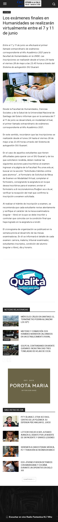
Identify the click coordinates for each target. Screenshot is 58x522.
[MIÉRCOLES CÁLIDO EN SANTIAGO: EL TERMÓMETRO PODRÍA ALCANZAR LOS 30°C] (11, 320)
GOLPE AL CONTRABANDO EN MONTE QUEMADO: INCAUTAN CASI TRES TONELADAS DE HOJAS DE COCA (38, 348)
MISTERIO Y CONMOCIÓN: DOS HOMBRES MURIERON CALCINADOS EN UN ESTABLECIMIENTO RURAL (37, 334)
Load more (28, 479)
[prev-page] (4, 360)
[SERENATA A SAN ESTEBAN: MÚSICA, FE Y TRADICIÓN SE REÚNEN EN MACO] (11, 451)
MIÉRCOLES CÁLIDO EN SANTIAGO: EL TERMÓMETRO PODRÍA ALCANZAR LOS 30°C (37, 319)
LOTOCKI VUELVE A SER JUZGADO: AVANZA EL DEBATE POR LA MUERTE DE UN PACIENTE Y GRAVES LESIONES (37, 435)
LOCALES (7, 12)
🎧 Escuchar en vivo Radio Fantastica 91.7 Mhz (29, 517)
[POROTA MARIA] (29, 386)
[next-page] (9, 360)
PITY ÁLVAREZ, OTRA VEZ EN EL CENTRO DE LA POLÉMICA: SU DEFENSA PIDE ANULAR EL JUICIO (36, 420)
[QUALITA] (29, 281)
